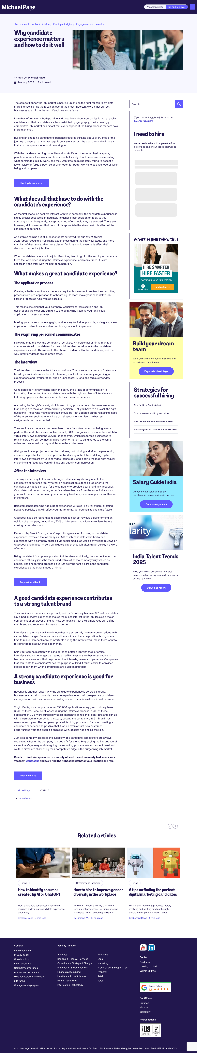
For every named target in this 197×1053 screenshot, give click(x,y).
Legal (100, 958)
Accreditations (148, 1019)
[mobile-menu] (192, 7)
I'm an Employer (176, 6)
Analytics (62, 954)
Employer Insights (62, 24)
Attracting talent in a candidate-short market (155, 429)
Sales (100, 980)
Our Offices (146, 998)
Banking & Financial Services (72, 958)
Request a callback (30, 582)
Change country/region (26, 985)
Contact (144, 957)
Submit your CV (148, 970)
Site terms (19, 980)
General (18, 945)
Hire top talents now (31, 183)
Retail (100, 976)
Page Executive (22, 950)
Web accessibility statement (29, 976)
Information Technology (70, 984)
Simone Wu (83, 918)
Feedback (145, 962)
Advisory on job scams (26, 972)
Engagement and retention (90, 24)
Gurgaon (144, 1003)
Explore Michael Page (156, 371)
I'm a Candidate (155, 6)
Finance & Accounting (69, 971)
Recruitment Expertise (26, 24)
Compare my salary (156, 504)
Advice (45, 24)
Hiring (24, 883)
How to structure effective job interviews (153, 421)
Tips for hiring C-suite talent (147, 405)
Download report (156, 587)
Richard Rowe (139, 918)
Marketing (102, 963)
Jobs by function (66, 945)
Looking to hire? (148, 966)
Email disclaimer (23, 963)
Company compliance (26, 967)
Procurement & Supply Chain (112, 967)
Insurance (102, 954)
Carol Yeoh (27, 918)
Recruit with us (28, 775)
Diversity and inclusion (88, 883)
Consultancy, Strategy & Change (74, 963)
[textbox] (156, 104)
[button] (178, 104)
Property (102, 971)
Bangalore (145, 1011)
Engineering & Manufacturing (72, 967)
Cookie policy (21, 959)
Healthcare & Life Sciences (71, 976)
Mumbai (144, 1007)
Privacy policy (21, 954)
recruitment (25, 798)
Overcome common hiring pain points (151, 413)
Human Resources (67, 980)
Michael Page (23, 790)
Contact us (32, 760)
